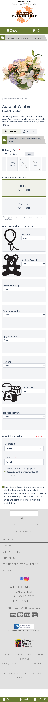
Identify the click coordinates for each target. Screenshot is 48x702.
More (6, 125)
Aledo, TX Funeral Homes (18, 654)
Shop (14, 30)
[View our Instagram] (26, 579)
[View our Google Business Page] (21, 579)
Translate (32, 4)
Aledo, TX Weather (11, 663)
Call (8, 699)
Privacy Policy (12, 673)
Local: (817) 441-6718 (24, 601)
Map (25, 699)
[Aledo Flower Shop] (24, 23)
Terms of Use (24, 678)
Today (29, 154)
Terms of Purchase (32, 673)
